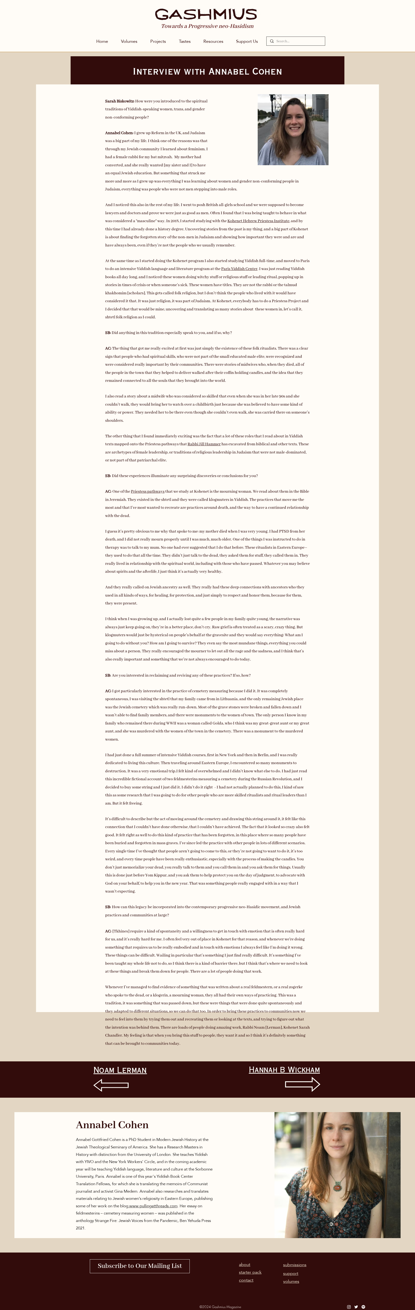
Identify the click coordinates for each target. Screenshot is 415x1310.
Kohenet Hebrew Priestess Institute (258, 221)
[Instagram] (349, 1306)
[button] (158, 41)
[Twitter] (356, 1306)
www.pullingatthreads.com (152, 1206)
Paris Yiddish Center (239, 268)
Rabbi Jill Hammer (204, 444)
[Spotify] (363, 1306)
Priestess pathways (148, 491)
